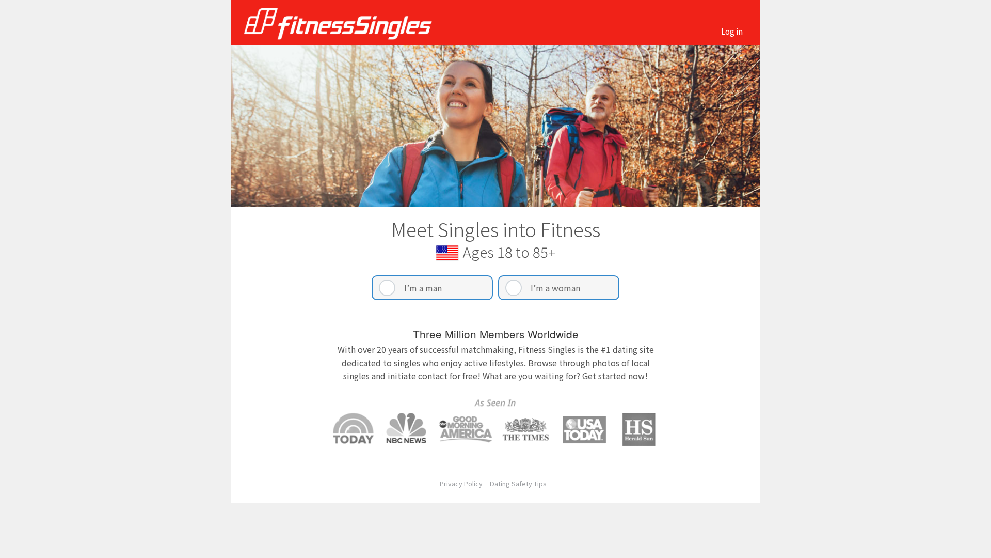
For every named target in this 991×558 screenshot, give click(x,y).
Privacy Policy (462, 483)
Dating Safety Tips (518, 483)
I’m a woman (555, 288)
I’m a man (423, 288)
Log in (732, 31)
